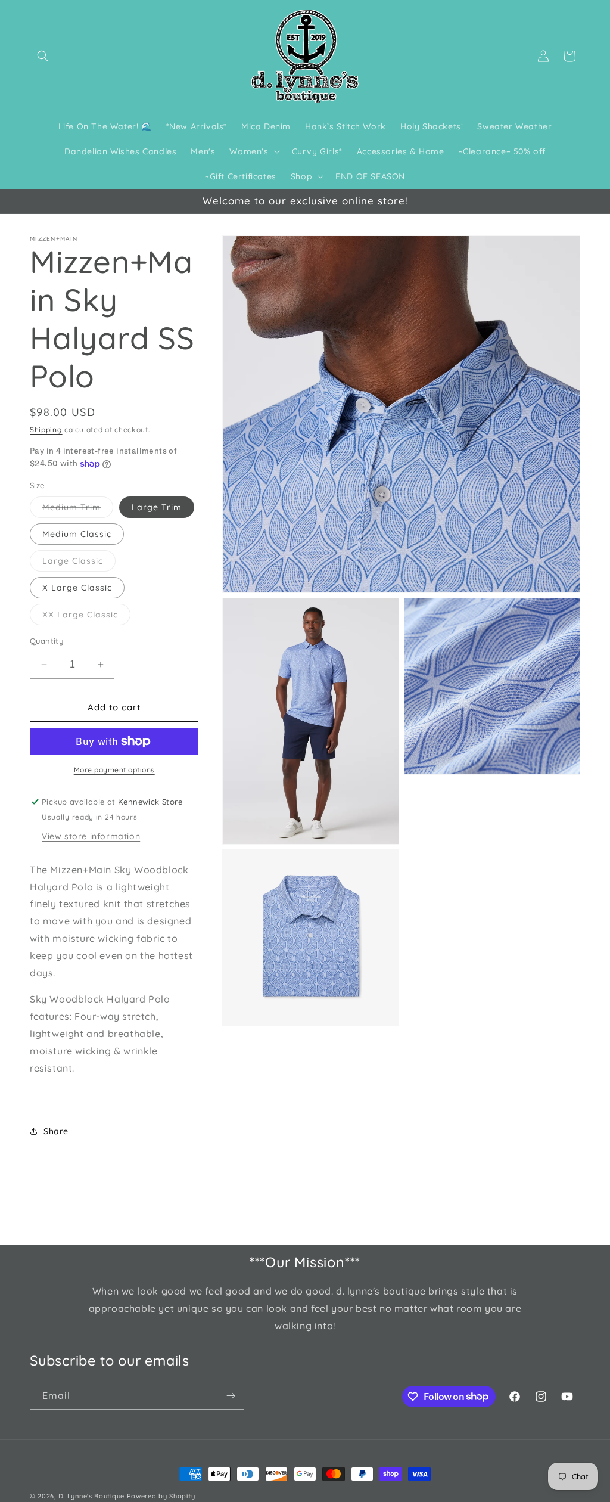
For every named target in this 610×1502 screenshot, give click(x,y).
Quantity (46, 641)
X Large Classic (77, 587)
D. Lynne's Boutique (91, 1496)
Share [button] (56, 1131)
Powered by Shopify (161, 1496)
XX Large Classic (86, 617)
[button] (43, 56)
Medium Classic (76, 534)
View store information (91, 836)
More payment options (114, 769)
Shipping (46, 429)
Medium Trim (77, 509)
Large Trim (157, 507)
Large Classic (79, 563)
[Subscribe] (230, 1396)
